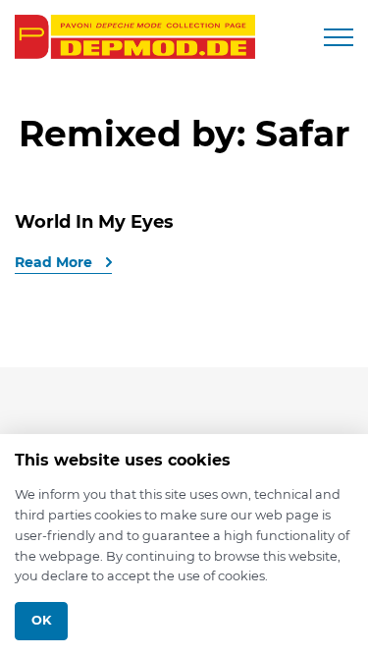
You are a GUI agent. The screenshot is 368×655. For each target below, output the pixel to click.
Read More (55, 262)
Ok (41, 620)
